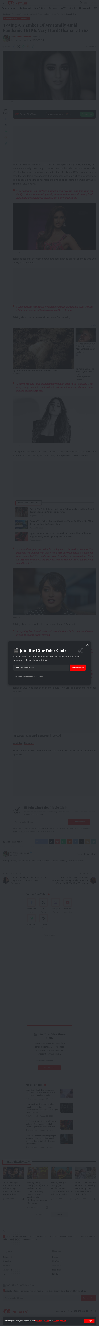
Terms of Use (59, 1321)
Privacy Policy (42, 1321)
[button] (89, 1321)
